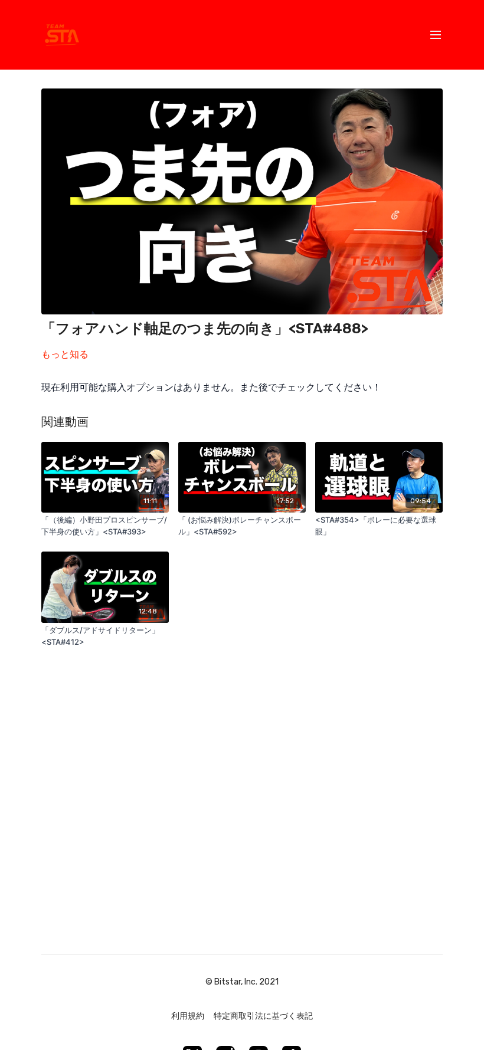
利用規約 (187, 1016)
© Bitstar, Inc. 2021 (242, 982)
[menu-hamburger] (436, 35)
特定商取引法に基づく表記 (263, 1016)
